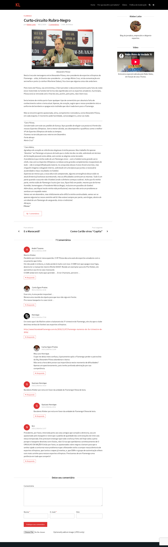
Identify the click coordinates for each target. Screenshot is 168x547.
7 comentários (53, 24)
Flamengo (28, 16)
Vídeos (124, 5)
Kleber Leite (31, 24)
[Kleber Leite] (18, 4)
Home (93, 5)
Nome (27, 512)
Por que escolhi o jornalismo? (109, 5)
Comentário (29, 486)
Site (78, 512)
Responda (30, 278)
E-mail (53, 512)
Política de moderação (138, 5)
